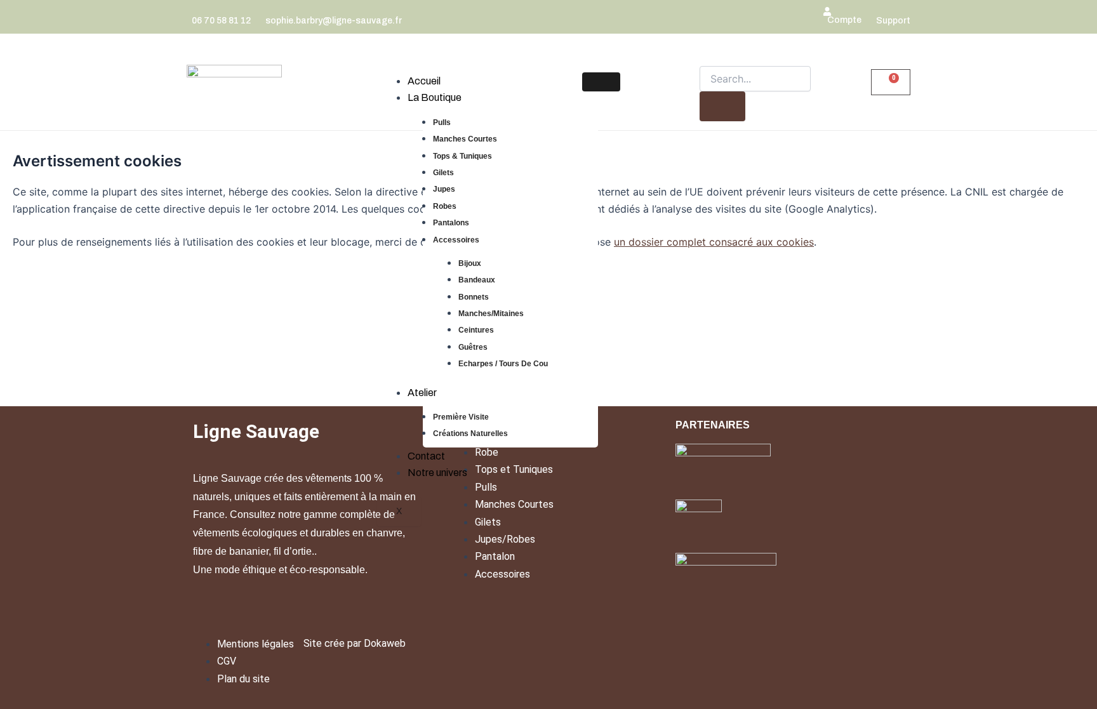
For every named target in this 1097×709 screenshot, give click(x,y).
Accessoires (456, 239)
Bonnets (473, 297)
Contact (426, 456)
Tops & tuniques (462, 156)
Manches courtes (465, 139)
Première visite (461, 417)
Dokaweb (385, 643)
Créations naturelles (470, 433)
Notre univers (437, 472)
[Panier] (890, 82)
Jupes (444, 189)
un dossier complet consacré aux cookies (714, 241)
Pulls (442, 122)
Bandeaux (476, 279)
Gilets (443, 172)
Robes (444, 206)
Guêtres (473, 347)
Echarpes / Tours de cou (503, 363)
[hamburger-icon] (601, 81)
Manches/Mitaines (491, 313)
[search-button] (722, 106)
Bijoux (469, 263)
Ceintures (476, 330)
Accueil (424, 81)
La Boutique (435, 97)
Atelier (422, 392)
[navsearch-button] (705, 56)
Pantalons (451, 222)
